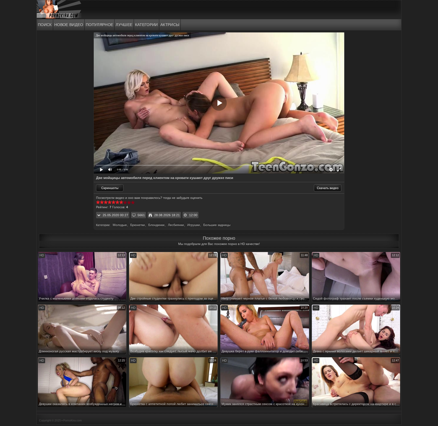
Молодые (120, 225)
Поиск (45, 25)
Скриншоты (109, 188)
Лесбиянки (176, 225)
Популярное (99, 25)
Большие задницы (216, 225)
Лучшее (124, 25)
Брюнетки (137, 225)
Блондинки (156, 225)
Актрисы (170, 25)
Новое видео (68, 25)
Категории (146, 25)
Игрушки (193, 225)
